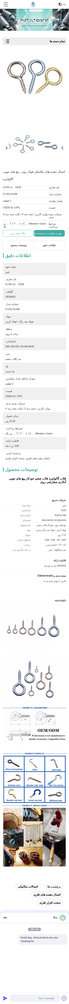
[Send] (5, 998)
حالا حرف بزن (17, 233)
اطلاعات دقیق (49, 245)
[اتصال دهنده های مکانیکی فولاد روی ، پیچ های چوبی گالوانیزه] (35, 91)
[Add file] (64, 998)
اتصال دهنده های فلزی (47, 894)
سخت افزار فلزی (50, 902)
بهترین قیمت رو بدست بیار (47, 233)
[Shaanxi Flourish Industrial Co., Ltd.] (33, 4)
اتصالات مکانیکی (28, 886)
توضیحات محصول (18, 245)
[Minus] (5, 918)
